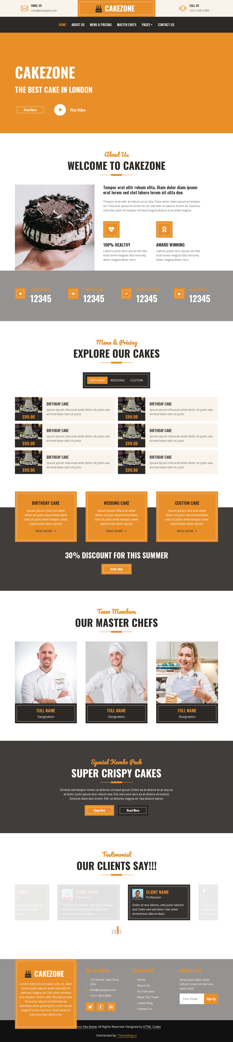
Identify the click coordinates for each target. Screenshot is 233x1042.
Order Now (116, 569)
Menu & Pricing (101, 24)
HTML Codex (152, 1027)
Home (62, 24)
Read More (30, 110)
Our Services (145, 991)
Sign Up (211, 999)
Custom (136, 380)
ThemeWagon (127, 1035)
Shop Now (99, 810)
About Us (78, 24)
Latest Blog (145, 1003)
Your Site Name (86, 1027)
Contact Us (166, 24)
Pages (146, 24)
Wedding (117, 380)
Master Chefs (126, 24)
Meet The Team (148, 997)
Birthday (97, 380)
